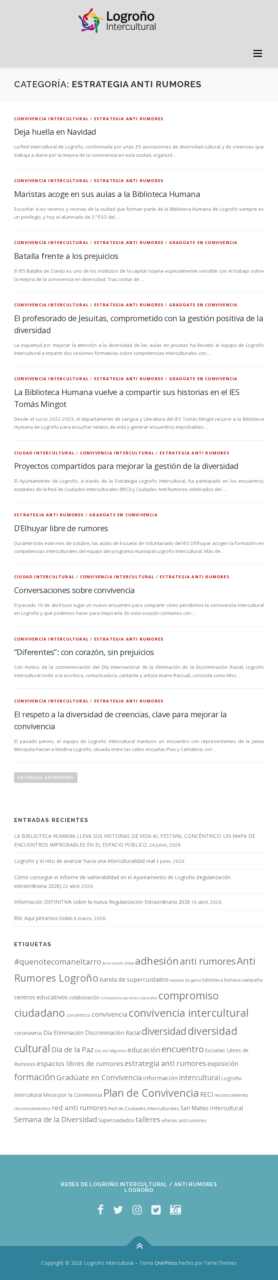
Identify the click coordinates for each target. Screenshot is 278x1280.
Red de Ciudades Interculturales (143, 1108)
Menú (257, 53)
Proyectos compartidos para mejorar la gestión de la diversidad (126, 465)
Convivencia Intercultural (51, 118)
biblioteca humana (221, 980)
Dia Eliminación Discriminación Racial (91, 1033)
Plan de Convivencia (151, 1093)
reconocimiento (231, 1095)
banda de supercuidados (134, 979)
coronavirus (28, 1032)
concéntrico (78, 1015)
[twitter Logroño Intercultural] (118, 1209)
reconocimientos (32, 1108)
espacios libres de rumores (80, 1063)
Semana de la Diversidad (55, 1119)
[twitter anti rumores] (156, 1209)
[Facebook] (100, 1209)
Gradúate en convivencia (203, 242)
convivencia (109, 1014)
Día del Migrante (110, 1050)
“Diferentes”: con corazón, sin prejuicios (84, 651)
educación (143, 1049)
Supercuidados (116, 1120)
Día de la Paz (72, 1049)
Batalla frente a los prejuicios (66, 255)
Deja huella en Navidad (55, 131)
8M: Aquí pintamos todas (43, 918)
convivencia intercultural (189, 1013)
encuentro (182, 1049)
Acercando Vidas (118, 963)
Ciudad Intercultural (44, 453)
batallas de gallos (185, 980)
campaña (252, 980)
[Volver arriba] (139, 1246)
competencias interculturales (129, 997)
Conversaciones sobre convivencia (74, 589)
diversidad (164, 1031)
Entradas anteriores (46, 778)
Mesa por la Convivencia (72, 1094)
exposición (223, 1063)
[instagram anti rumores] (175, 1209)
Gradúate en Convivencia (99, 1077)
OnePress (166, 1262)
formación (34, 1077)
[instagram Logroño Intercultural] (137, 1209)
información (160, 1078)
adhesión (157, 961)
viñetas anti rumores (184, 1120)
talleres (147, 1119)
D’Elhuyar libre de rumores (61, 528)
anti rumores (208, 961)
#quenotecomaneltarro (57, 961)
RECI (206, 1094)
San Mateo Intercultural (211, 1108)
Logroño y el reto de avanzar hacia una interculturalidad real (84, 860)
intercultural (199, 1077)
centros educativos (41, 997)
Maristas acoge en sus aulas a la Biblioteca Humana (107, 193)
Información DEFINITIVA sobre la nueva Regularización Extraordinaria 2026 (102, 901)
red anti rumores (79, 1107)
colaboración (84, 997)
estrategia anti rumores (165, 1063)
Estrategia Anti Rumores (129, 118)
